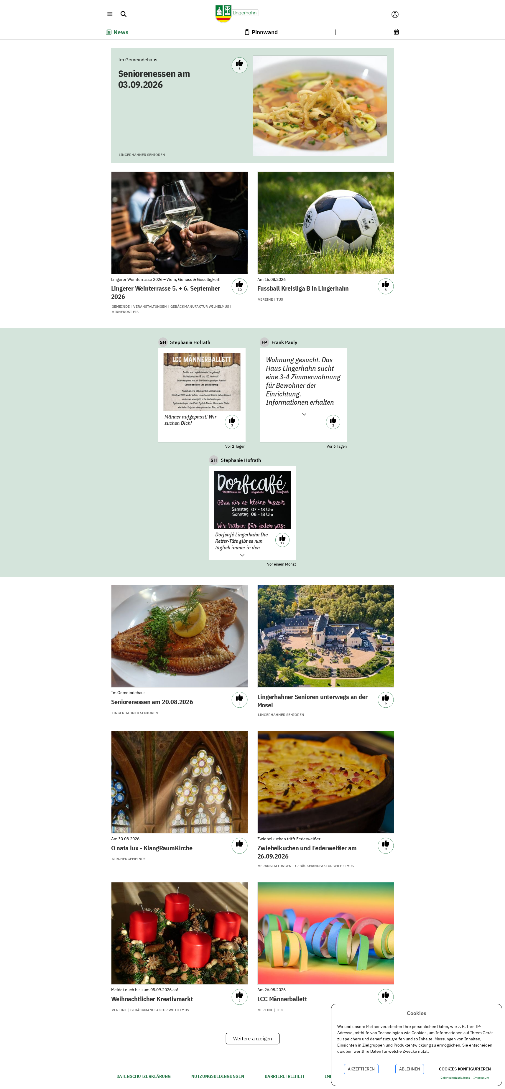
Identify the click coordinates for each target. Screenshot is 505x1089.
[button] (110, 14)
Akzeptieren (361, 1069)
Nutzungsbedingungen (217, 1076)
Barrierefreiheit (285, 1076)
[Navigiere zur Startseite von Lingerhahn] (252, 14)
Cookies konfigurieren (465, 1069)
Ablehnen (409, 1069)
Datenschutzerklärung (143, 1076)
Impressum (481, 1078)
